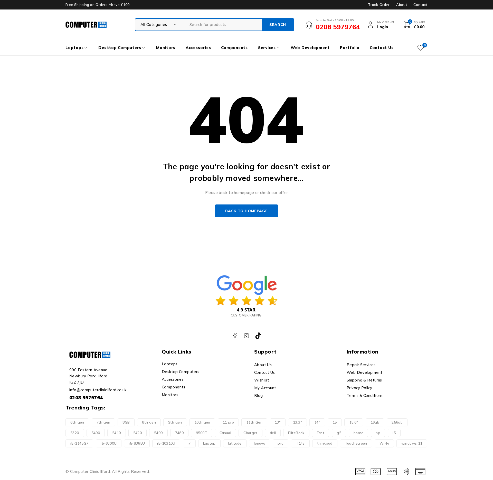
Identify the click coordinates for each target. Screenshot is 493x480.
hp (378, 432)
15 (335, 422)
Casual (225, 432)
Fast (321, 432)
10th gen (202, 422)
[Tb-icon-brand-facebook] (235, 335)
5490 (158, 432)
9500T (201, 432)
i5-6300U (109, 443)
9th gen (175, 422)
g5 (339, 432)
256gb (397, 422)
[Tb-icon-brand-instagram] (246, 335)
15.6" (353, 422)
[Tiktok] (258, 335)
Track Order (379, 5)
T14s (300, 443)
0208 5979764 (86, 397)
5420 (137, 432)
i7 (189, 443)
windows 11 (411, 443)
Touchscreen (356, 443)
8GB (126, 422)
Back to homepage (246, 211)
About (401, 5)
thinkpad (325, 443)
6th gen (77, 422)
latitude (235, 443)
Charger (250, 432)
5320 (74, 432)
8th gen (149, 422)
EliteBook (296, 432)
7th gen (103, 422)
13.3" (297, 422)
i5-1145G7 (79, 443)
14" (317, 422)
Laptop (209, 443)
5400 (95, 432)
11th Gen (254, 422)
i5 (394, 432)
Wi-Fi (384, 443)
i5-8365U (137, 443)
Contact (420, 5)
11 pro (228, 422)
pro (280, 443)
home (359, 432)
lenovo (259, 443)
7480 (179, 432)
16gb (375, 422)
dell (273, 432)
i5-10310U (166, 443)
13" (278, 422)
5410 (116, 432)
